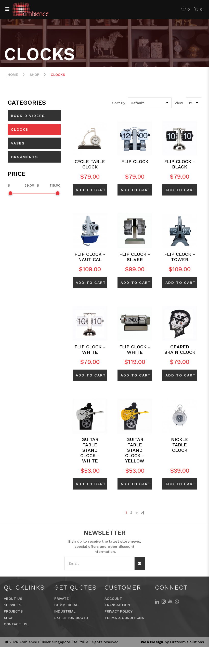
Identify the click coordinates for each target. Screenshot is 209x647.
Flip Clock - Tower (179, 256)
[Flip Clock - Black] (179, 138)
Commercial (66, 605)
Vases (18, 143)
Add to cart (91, 190)
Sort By (118, 103)
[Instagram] (164, 601)
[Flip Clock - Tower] (179, 230)
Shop (34, 74)
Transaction (117, 605)
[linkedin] (157, 601)
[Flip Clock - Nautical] (90, 230)
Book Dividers (28, 116)
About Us (13, 598)
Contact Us (15, 624)
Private (61, 598)
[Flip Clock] (134, 138)
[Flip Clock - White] (90, 323)
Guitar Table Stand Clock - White (90, 450)
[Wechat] (177, 601)
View (179, 103)
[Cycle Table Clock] (90, 138)
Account (113, 598)
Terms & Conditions (124, 618)
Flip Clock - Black (179, 164)
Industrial (64, 611)
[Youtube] (170, 601)
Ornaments (24, 157)
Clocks (58, 74)
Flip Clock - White (90, 349)
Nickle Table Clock (179, 445)
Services (12, 605)
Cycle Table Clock (90, 164)
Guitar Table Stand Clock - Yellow (135, 450)
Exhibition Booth (71, 618)
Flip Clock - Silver (134, 256)
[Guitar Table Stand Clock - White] (90, 415)
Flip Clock (134, 161)
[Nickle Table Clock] (179, 415)
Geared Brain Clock (179, 349)
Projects (13, 611)
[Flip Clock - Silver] (134, 230)
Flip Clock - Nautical (90, 256)
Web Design (152, 642)
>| (142, 512)
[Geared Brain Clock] (179, 323)
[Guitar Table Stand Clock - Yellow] (134, 415)
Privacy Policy (118, 611)
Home (13, 74)
